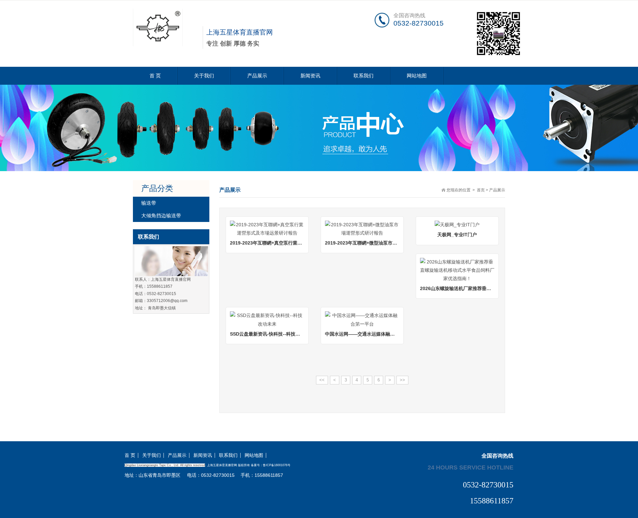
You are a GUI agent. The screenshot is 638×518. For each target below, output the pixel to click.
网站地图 (417, 75)
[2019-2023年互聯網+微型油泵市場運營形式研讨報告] (362, 228)
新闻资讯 (310, 75)
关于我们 (204, 75)
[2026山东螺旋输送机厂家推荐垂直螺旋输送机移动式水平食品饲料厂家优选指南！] (457, 269)
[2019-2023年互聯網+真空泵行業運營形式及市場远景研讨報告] (267, 228)
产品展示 (257, 75)
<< (322, 379)
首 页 (155, 75)
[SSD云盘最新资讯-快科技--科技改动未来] (267, 319)
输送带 (148, 203)
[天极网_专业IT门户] (457, 224)
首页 (481, 190)
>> (402, 379)
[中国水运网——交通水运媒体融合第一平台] (362, 319)
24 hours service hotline (470, 467)
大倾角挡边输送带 (161, 215)
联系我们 (363, 75)
